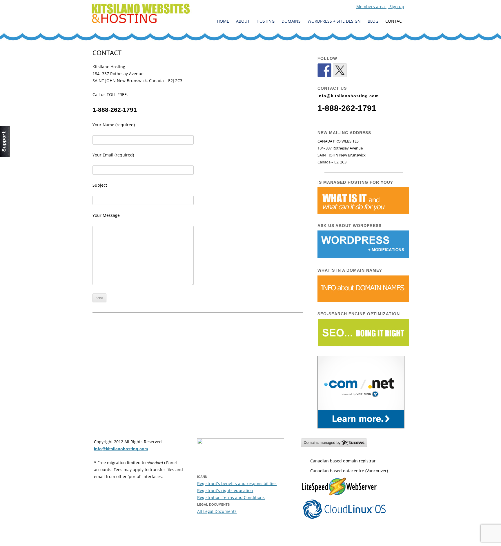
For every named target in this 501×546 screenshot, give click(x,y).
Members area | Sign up (380, 6)
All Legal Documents (217, 511)
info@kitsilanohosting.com (348, 95)
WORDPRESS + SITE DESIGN (334, 21)
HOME (223, 21)
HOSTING (266, 21)
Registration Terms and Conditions (231, 497)
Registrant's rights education (225, 490)
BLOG (373, 21)
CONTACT (394, 21)
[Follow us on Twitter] (340, 70)
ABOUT (243, 21)
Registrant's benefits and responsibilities (237, 483)
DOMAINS (291, 21)
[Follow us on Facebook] (324, 70)
